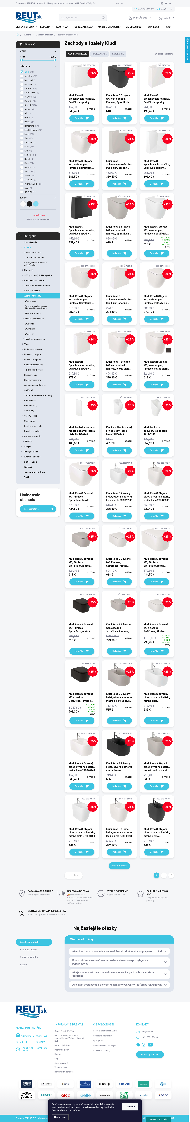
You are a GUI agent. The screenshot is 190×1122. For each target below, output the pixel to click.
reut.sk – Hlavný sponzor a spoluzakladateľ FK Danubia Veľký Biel (67, 3)
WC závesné (30, 301)
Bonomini (30, 80)
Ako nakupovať (61, 1063)
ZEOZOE (29, 441)
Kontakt (58, 1054)
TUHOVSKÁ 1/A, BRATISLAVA (33, 1036)
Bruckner (30, 84)
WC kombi (29, 324)
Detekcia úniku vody (33, 426)
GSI (28, 113)
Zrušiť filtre (39, 215)
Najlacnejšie (99, 54)
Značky (27, 477)
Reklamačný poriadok (64, 1072)
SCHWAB (29, 180)
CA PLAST (30, 192)
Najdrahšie (118, 54)
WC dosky (29, 334)
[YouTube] (150, 1044)
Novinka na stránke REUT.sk (105, 1031)
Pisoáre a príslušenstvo (35, 339)
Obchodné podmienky (102, 1036)
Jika (28, 138)
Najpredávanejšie (77, 54)
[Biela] (23, 204)
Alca (28, 188)
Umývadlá (28, 270)
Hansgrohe (31, 126)
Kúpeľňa (27, 247)
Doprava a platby (62, 1050)
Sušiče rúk (28, 390)
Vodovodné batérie (32, 252)
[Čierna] (29, 204)
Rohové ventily (30, 375)
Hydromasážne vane (33, 349)
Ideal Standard (33, 130)
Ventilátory (29, 411)
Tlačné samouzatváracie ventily (38, 395)
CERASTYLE (31, 93)
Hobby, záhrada (31, 452)
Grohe (29, 109)
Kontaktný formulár (149, 1054)
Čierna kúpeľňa (30, 242)
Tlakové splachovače (33, 370)
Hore (76, 875)
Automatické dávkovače (35, 385)
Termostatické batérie (34, 257)
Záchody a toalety (32, 296)
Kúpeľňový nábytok (32, 354)
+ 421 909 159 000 (150, 1037)
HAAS (28, 117)
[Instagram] (144, 1044)
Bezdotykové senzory (33, 365)
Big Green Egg (30, 462)
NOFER (28, 159)
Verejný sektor (30, 416)
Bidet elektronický (33, 313)
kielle (28, 146)
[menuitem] (26, 27)
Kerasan (30, 142)
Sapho (29, 171)
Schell (29, 175)
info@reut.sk (147, 1032)
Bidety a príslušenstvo (34, 319)
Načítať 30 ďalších (119, 866)
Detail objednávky (62, 1045)
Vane (26, 344)
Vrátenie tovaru (61, 1067)
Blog (56, 1058)
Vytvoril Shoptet (146, 1118)
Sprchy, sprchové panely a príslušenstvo (35, 264)
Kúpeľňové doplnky (32, 359)
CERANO (30, 88)
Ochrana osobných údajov (104, 1046)
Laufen (30, 155)
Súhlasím (130, 1106)
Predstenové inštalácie (34, 280)
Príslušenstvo (30, 400)
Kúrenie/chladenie (32, 457)
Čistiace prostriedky (33, 436)
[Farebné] (36, 204)
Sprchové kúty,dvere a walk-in (37, 285)
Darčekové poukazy (33, 431)
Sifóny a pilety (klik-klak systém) (38, 275)
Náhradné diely (30, 405)
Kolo (27, 151)
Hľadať (103, 18)
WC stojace (30, 329)
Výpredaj (28, 467)
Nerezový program (32, 380)
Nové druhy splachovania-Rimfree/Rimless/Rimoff (36, 307)
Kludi (28, 72)
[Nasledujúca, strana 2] (164, 875)
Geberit (30, 105)
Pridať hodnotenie (31, 509)
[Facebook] (138, 1044)
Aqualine (30, 76)
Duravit (30, 101)
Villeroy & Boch (33, 184)
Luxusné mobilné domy (34, 472)
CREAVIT (30, 97)
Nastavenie (60, 1117)
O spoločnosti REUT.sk (25, 3)
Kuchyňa (27, 446)
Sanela (29, 167)
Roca (28, 163)
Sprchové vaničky (32, 291)
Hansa (28, 122)
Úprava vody (29, 421)
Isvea (28, 134)
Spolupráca (98, 1041)
